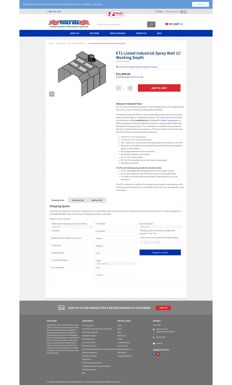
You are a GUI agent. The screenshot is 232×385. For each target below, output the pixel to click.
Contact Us (141, 33)
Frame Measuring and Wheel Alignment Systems (99, 349)
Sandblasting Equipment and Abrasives (96, 366)
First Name (100, 223)
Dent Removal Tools (89, 346)
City (97, 253)
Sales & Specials (117, 33)
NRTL (170, 123)
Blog (159, 33)
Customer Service (123, 342)
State (98, 260)
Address (99, 246)
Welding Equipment (89, 369)
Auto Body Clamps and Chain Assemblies (97, 329)
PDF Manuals (122, 352)
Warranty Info (78, 200)
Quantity (55, 230)
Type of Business (146, 223)
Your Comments (57, 267)
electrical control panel (141, 170)
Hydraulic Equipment (89, 352)
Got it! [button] (200, 4)
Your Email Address (59, 260)
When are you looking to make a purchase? (69, 223)
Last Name (100, 231)
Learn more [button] (97, 4)
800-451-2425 (55, 11)
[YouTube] (185, 11)
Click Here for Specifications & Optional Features (138, 67)
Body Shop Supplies (89, 336)
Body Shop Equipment (90, 332)
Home (51, 43)
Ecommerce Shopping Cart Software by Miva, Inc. (103, 382)
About (119, 329)
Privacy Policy (122, 346)
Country (99, 275)
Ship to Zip (56, 245)
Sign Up (163, 307)
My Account (121, 336)
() (175, 24)
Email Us (159, 343)
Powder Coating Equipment (92, 363)
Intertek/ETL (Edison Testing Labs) (164, 120)
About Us (74, 33)
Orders (160, 11)
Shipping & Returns (124, 349)
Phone (98, 238)
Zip (97, 267)
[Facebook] (181, 11)
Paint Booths (60, 43)
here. (109, 214)
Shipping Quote (57, 200)
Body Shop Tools (88, 339)
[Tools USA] (70, 24)
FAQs (119, 332)
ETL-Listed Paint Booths (76, 43)
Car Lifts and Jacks (88, 342)
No (155, 233)
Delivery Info (97, 200)
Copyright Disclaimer (124, 356)
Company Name (57, 252)
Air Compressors (88, 325)
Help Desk (94, 33)
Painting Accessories (89, 356)
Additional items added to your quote (66, 238)
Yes (150, 233)
